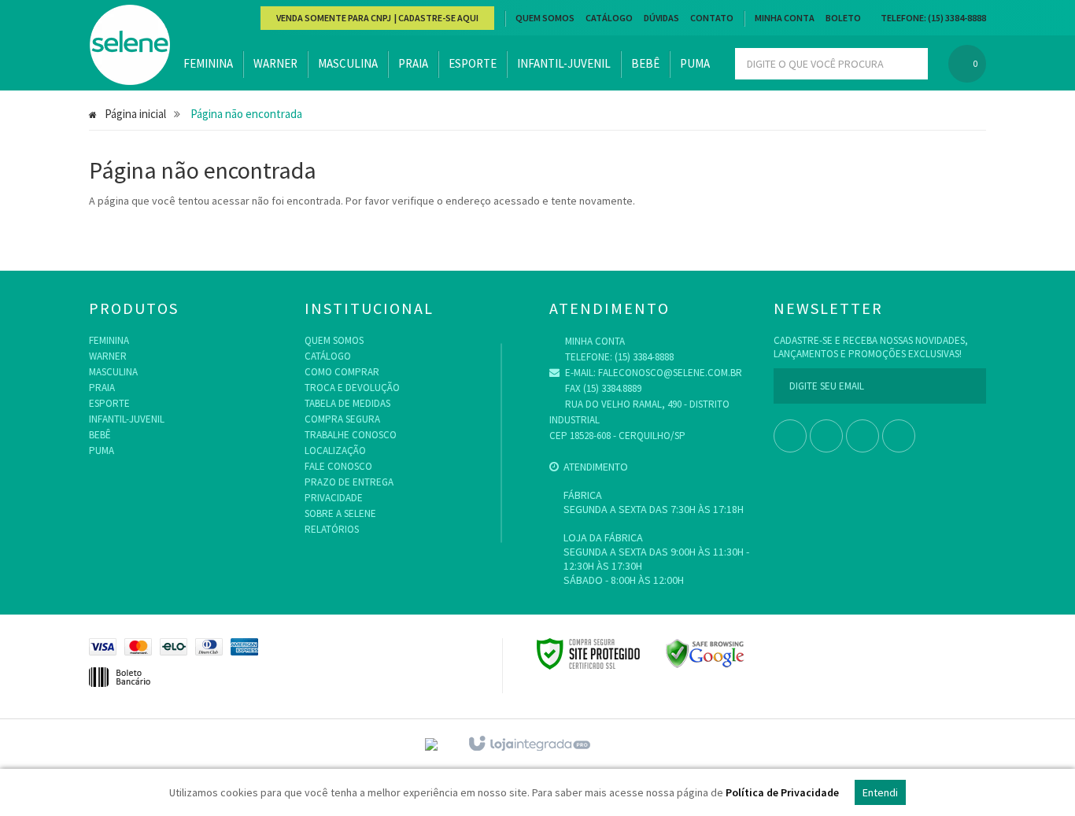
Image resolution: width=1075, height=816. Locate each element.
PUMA (101, 450)
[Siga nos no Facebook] (790, 437)
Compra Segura (342, 419)
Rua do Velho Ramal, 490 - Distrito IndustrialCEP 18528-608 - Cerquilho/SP (639, 419)
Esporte (109, 403)
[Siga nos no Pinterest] (898, 437)
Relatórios (332, 529)
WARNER (108, 356)
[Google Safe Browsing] (705, 652)
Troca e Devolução (352, 387)
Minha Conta (785, 18)
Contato (711, 18)
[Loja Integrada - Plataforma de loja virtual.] (528, 744)
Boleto (843, 18)
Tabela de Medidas (347, 403)
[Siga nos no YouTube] (826, 437)
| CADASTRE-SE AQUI (435, 18)
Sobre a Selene (340, 513)
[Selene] (130, 46)
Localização (335, 450)
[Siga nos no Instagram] (862, 437)
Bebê (100, 434)
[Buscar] (909, 63)
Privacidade (334, 497)
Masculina (113, 371)
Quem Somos (544, 18)
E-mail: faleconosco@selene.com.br (652, 372)
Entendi (880, 792)
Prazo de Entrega (349, 482)
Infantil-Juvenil (126, 419)
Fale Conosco (338, 466)
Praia (102, 387)
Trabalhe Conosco (351, 434)
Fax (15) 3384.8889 (602, 388)
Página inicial (135, 113)
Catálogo (609, 18)
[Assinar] (968, 386)
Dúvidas (661, 18)
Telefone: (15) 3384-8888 (618, 357)
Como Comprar (342, 371)
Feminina (109, 340)
